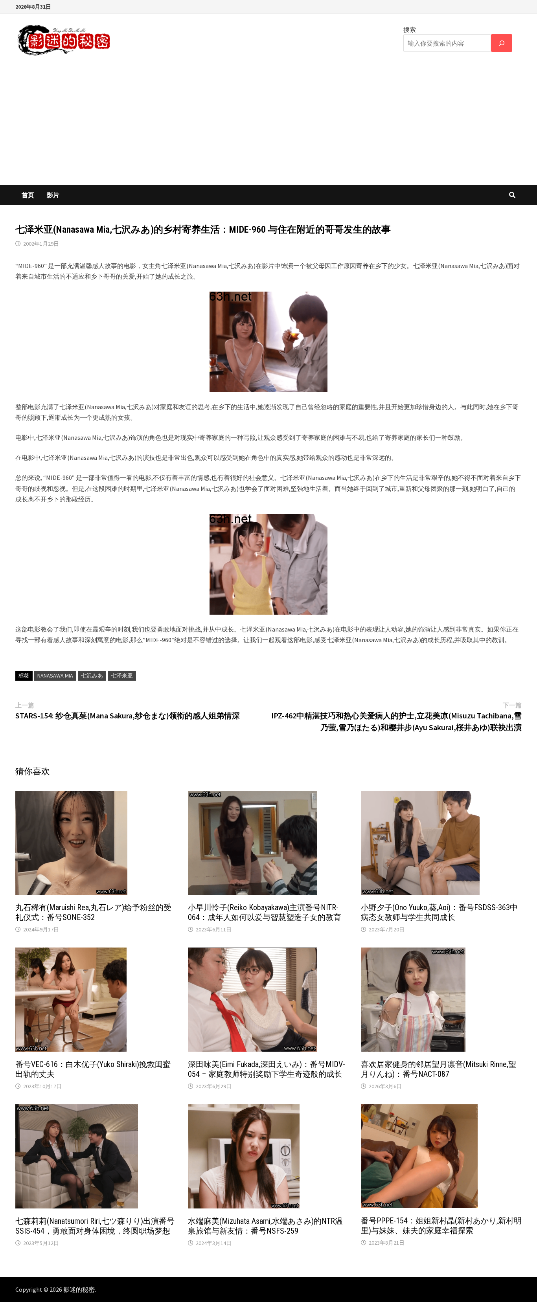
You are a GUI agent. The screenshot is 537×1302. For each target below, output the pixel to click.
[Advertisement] (268, 126)
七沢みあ (92, 675)
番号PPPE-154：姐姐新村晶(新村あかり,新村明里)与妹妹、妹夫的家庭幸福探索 (441, 1225)
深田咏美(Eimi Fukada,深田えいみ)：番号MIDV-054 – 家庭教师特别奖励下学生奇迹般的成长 (266, 1069)
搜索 (409, 29)
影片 (53, 195)
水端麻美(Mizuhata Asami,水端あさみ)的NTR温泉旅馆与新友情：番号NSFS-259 (265, 1226)
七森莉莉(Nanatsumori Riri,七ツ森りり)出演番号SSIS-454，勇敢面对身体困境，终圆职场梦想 (95, 1226)
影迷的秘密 (79, 1289)
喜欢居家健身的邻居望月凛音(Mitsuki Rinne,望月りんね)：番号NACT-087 (438, 1069)
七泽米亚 (122, 675)
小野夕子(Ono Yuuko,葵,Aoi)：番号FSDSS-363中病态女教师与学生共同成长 (439, 912)
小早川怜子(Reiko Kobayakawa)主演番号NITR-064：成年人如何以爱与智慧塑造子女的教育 (264, 912)
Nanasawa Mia (55, 675)
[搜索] (501, 43)
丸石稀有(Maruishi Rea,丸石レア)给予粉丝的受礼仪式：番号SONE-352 (93, 912)
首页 (28, 195)
